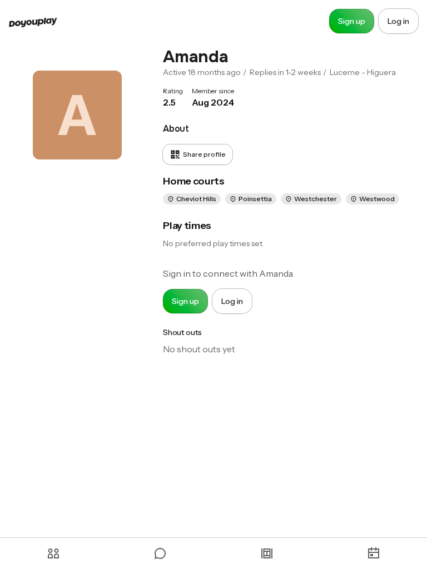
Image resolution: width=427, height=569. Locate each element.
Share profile (204, 154)
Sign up (351, 21)
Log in (398, 21)
